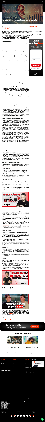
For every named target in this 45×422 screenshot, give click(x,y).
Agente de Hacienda (19, 411)
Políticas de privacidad (20, 420)
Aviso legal (14, 420)
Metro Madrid (33, 412)
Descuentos (14, 363)
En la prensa (26, 363)
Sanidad (24, 401)
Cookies (11, 420)
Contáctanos (11, 313)
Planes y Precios (3, 363)
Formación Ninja (6, 225)
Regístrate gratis (36, 65)
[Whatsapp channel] (33, 416)
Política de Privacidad (36, 62)
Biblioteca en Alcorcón (28, 367)
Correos (33, 411)
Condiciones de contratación (5, 420)
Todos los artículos (15, 362)
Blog (13, 366)
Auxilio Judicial (3, 411)
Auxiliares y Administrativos (6, 370)
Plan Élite (2, 362)
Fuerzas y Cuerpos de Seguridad (6, 389)
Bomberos (24, 389)
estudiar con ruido (8, 91)
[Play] (15, 199)
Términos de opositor (28, 364)
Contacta (34, 359)
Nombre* (32, 54)
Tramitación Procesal (3, 412)
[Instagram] (15, 416)
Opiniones (26, 362)
